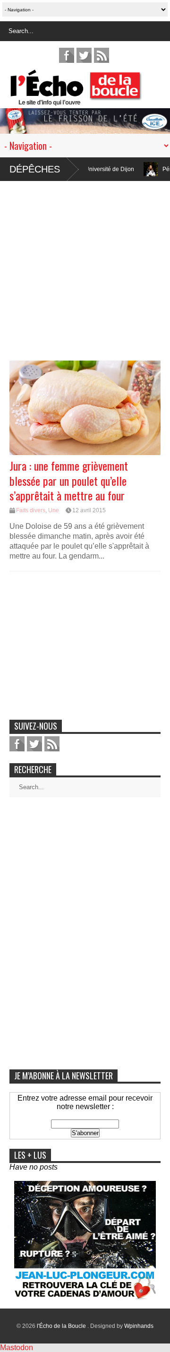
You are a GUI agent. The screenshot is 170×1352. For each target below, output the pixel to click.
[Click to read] (136, 169)
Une (53, 510)
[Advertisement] (85, 266)
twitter (84, 55)
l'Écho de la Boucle (62, 1326)
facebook (66, 55)
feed (101, 55)
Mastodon (16, 1347)
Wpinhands (138, 1326)
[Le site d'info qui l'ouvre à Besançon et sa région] (89, 99)
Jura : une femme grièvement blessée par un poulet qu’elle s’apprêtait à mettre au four (68, 480)
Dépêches (34, 169)
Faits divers (30, 510)
